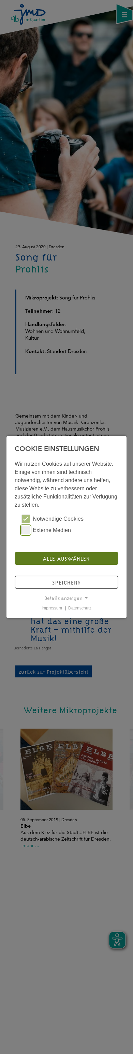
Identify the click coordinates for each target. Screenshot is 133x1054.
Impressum (52, 608)
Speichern (66, 582)
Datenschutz (79, 608)
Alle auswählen (66, 558)
